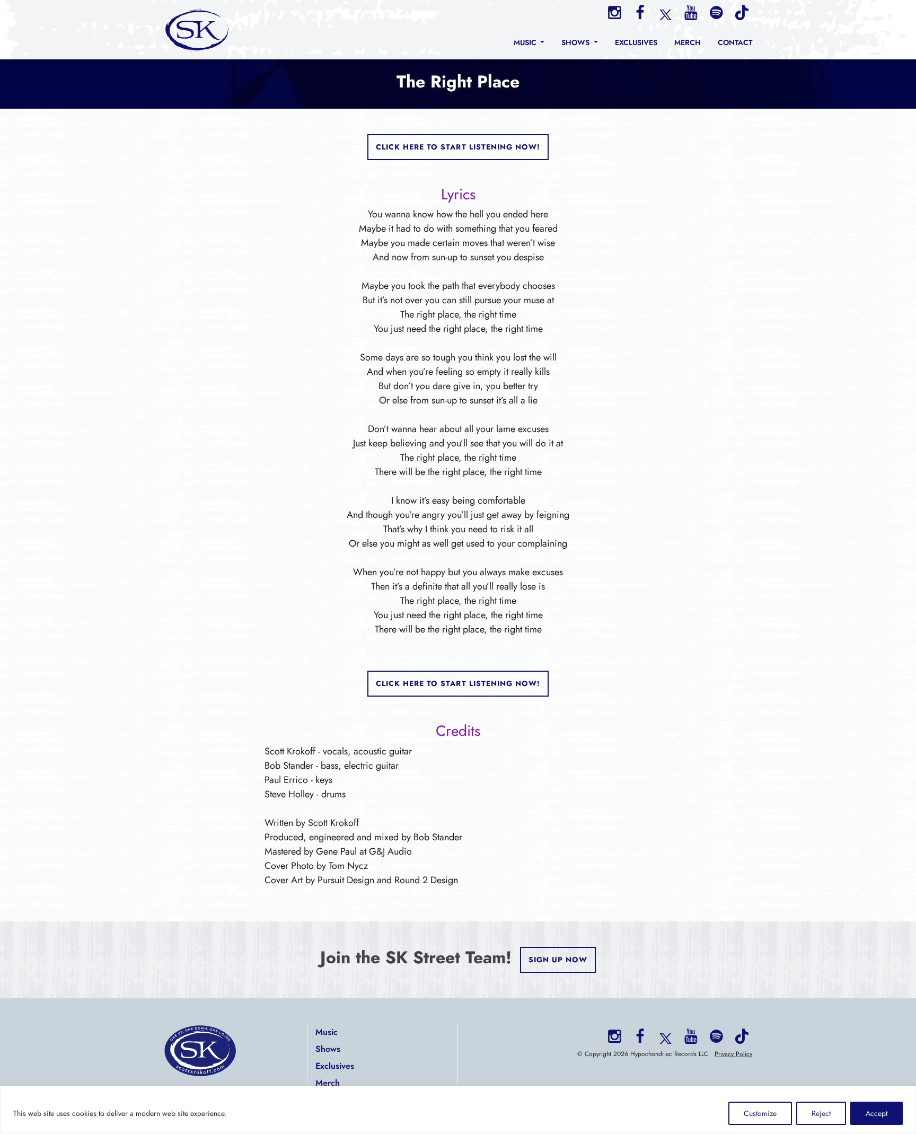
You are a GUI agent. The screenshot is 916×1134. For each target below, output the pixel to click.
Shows (327, 1049)
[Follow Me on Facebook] (639, 12)
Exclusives (334, 1066)
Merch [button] (687, 42)
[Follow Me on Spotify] (716, 12)
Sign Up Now (558, 959)
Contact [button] (735, 42)
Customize (760, 1113)
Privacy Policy (733, 1054)
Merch (327, 1083)
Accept (876, 1113)
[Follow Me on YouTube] (690, 12)
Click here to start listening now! (458, 147)
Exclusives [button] (636, 42)
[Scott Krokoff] (198, 29)
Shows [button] (576, 42)
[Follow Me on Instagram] (614, 12)
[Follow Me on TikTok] (741, 12)
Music (326, 1032)
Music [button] (526, 42)
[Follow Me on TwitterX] (665, 13)
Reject (821, 1113)
